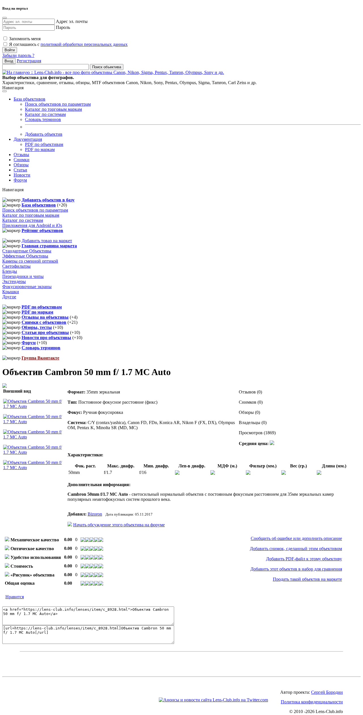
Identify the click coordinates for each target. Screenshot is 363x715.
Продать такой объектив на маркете (307, 579)
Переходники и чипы (23, 276)
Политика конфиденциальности (312, 701)
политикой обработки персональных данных (84, 44)
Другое (9, 296)
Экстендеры (14, 281)
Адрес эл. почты (72, 21)
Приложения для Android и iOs (32, 225)
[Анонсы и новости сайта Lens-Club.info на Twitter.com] (213, 699)
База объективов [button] (29, 99)
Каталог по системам (45, 114)
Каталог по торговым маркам (53, 109)
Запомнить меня (24, 38)
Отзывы (21, 154)
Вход (9, 61)
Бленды (9, 271)
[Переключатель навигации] (4, 91)
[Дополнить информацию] (272, 443)
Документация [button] (28, 139)
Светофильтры (16, 266)
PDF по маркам (40, 149)
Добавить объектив (43, 134)
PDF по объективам (44, 144)
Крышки (10, 291)
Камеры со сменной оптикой (30, 261)
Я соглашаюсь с (68, 44)
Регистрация (29, 60)
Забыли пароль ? (18, 55)
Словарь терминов (43, 119)
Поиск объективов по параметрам (58, 104)
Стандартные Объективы (26, 250)
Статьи (20, 169)
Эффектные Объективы (25, 256)
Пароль (63, 27)
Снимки (21, 159)
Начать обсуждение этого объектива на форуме (119, 524)
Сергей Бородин (327, 692)
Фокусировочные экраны (27, 286)
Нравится (14, 596)
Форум (20, 180)
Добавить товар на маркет (47, 240)
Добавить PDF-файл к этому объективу (304, 558)
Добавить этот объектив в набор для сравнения (296, 569)
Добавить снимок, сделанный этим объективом (296, 548)
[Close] (4, 18)
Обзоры (21, 164)
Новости (22, 175)
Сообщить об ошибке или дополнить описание (296, 538)
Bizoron (95, 514)
